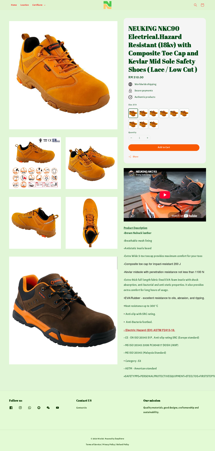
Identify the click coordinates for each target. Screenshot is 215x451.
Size (132, 104)
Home (14, 5)
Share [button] (135, 156)
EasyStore (119, 438)
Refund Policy (122, 444)
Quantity (132, 132)
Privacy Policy (108, 444)
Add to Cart (164, 147)
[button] (195, 5)
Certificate (37, 5)
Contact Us (81, 407)
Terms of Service (93, 444)
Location (24, 5)
